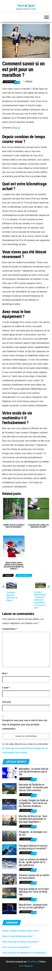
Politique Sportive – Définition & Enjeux (11, 596)
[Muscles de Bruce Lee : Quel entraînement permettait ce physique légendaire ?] (9, 819)
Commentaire (9, 629)
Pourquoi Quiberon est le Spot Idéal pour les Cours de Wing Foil (34, 891)
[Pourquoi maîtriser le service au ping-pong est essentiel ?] (9, 849)
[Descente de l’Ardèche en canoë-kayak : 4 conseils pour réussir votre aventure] (9, 788)
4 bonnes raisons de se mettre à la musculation (34, 877)
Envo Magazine (26, 965)
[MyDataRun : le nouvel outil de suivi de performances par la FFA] (9, 772)
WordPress (32, 961)
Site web (6, 702)
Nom (5, 673)
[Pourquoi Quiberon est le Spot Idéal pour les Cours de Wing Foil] (9, 892)
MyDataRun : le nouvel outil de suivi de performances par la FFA (33, 771)
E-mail (6, 687)
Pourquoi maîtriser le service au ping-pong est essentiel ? (33, 847)
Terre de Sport (26, 5)
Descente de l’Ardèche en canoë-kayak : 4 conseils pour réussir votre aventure (33, 787)
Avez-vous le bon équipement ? (16, 947)
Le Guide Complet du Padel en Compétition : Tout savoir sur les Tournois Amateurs (33, 803)
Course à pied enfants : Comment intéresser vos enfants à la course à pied (40, 600)
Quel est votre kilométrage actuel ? (18, 936)
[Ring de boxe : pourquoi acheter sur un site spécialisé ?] (9, 908)
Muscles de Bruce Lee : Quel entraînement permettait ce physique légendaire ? (33, 819)
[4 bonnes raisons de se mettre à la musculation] (9, 879)
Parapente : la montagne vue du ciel (33, 833)
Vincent (28, 81)
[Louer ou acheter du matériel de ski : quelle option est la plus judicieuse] (9, 863)
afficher (16, 127)
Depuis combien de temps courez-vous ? (20, 930)
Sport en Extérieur (24, 575)
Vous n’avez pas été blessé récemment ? (20, 941)
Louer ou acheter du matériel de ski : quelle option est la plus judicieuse (33, 862)
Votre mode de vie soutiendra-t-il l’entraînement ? (24, 952)
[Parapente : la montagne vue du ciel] (9, 835)
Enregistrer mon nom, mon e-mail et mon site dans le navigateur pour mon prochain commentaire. (24, 724)
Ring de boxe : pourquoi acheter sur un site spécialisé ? (33, 906)
